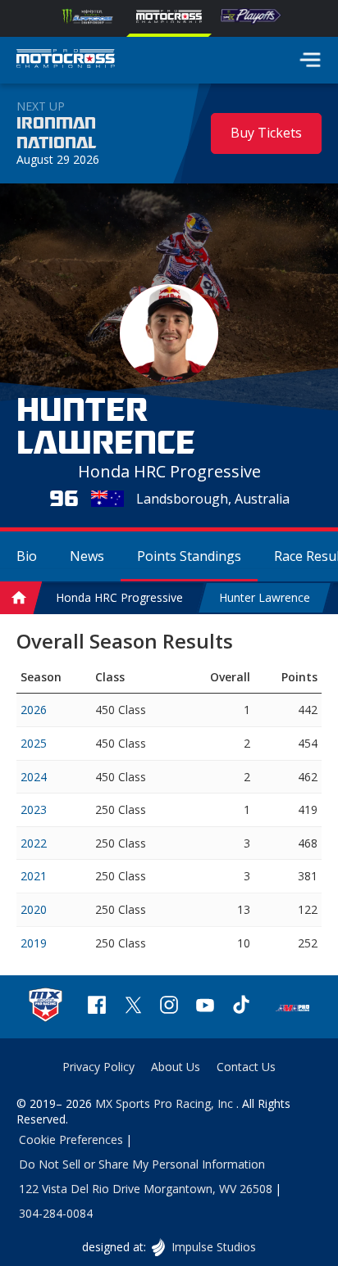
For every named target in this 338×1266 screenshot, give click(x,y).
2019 (34, 943)
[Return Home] (65, 60)
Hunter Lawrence (264, 598)
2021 (34, 876)
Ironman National (56, 133)
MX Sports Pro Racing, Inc (165, 1103)
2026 (34, 709)
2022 (34, 843)
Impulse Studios (213, 1247)
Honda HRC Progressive (119, 598)
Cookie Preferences (71, 1139)
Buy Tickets (266, 133)
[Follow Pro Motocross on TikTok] (241, 1007)
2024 (34, 776)
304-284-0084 (56, 1213)
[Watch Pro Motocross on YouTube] (205, 1007)
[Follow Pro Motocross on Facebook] (97, 1007)
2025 (34, 743)
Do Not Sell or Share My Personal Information (142, 1164)
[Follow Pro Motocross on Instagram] (169, 1007)
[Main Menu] (310, 60)
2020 (34, 909)
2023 (34, 809)
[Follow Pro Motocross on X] (133, 1007)
